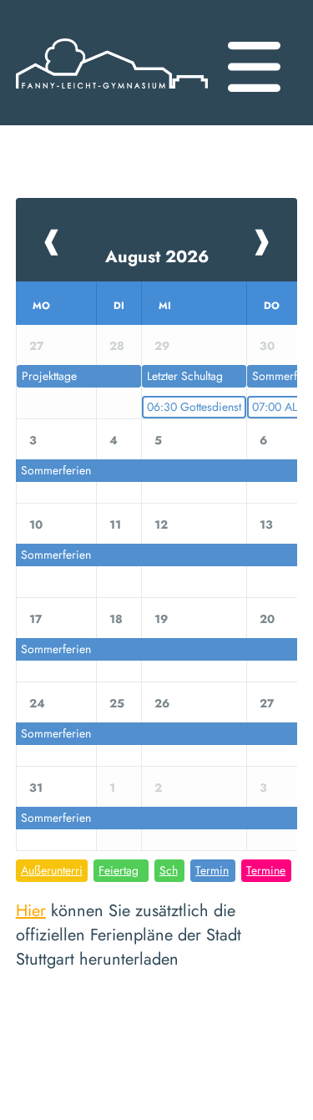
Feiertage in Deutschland (119, 872)
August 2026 (157, 257)
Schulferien (169, 872)
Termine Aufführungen (265, 872)
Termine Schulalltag (212, 872)
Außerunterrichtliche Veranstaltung (52, 872)
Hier (31, 911)
